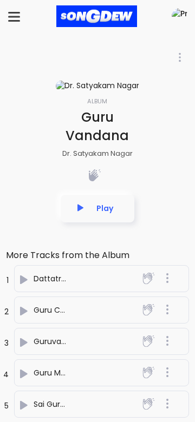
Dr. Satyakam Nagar (97, 153)
